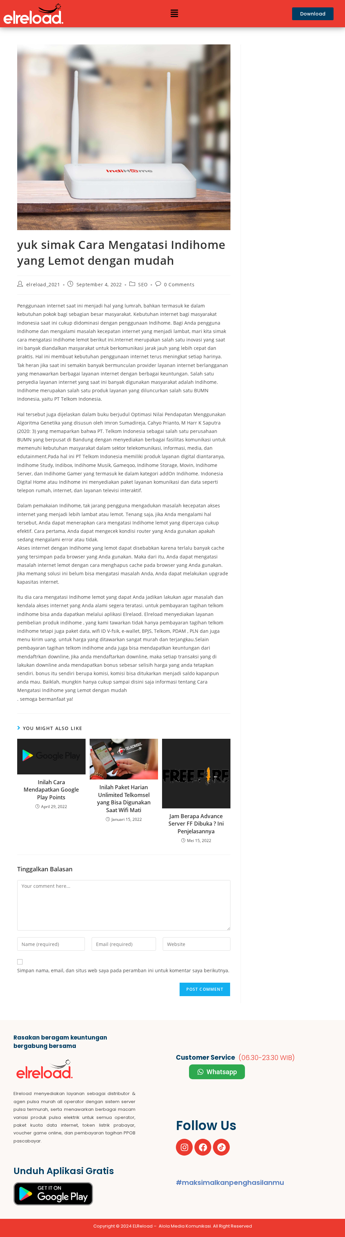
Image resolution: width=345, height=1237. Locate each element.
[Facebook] (202, 1147)
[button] (174, 13)
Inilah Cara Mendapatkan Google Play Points (51, 789)
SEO (143, 284)
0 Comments (179, 284)
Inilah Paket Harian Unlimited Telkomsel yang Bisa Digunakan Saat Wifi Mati (124, 798)
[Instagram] (184, 1147)
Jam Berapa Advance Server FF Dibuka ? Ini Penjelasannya (196, 823)
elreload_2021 (43, 284)
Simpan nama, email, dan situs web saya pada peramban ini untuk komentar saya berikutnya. (123, 970)
